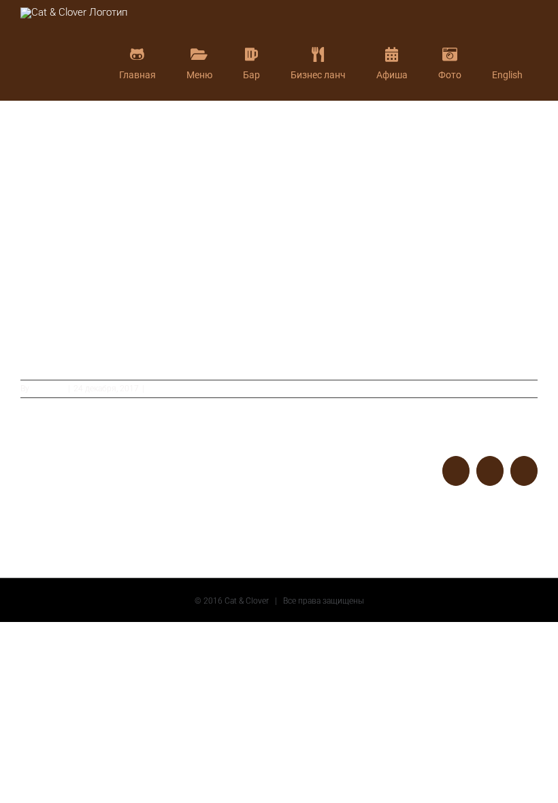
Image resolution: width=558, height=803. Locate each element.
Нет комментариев (184, 388)
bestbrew (48, 388)
